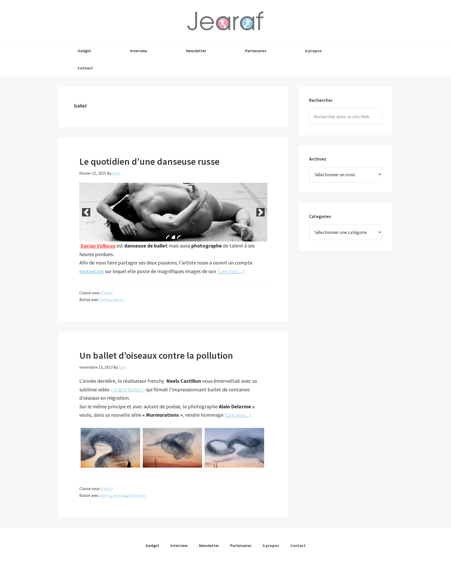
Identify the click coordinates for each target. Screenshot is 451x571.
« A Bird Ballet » (128, 389)
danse (118, 299)
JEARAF (225, 20)
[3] (179, 237)
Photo (107, 292)
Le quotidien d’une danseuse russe (149, 161)
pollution (136, 495)
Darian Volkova (97, 245)
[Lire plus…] (230, 271)
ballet (105, 299)
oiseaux (120, 495)
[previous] (86, 212)
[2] (173, 237)
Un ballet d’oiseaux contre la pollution (156, 355)
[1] (168, 237)
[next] (260, 212)
